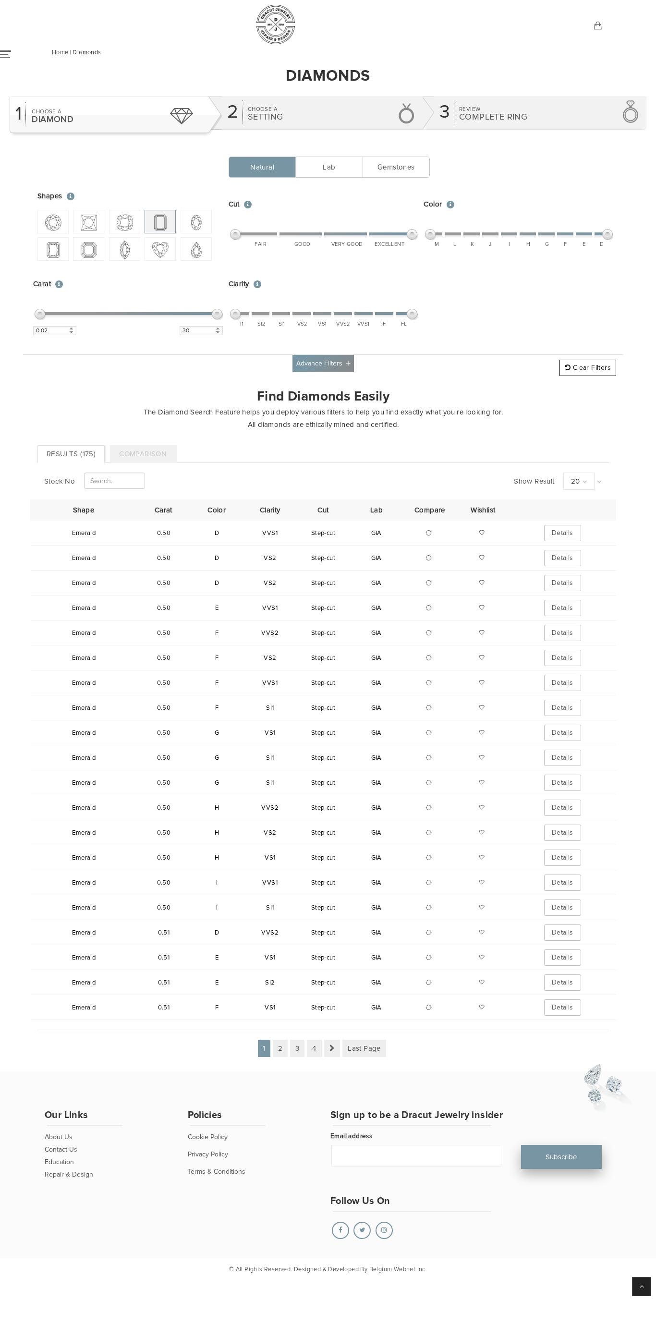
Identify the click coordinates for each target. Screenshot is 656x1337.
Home (60, 52)
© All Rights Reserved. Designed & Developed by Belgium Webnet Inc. (328, 1269)
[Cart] (598, 26)
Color (433, 204)
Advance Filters (319, 363)
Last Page (364, 1048)
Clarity (239, 284)
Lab (329, 167)
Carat (42, 284)
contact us (61, 1149)
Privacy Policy (208, 1154)
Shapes (49, 196)
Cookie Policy (208, 1137)
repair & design (69, 1174)
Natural (262, 167)
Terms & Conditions (216, 1171)
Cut (234, 204)
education (59, 1162)
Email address (351, 1136)
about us (59, 1137)
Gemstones (396, 167)
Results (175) (71, 454)
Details (562, 533)
